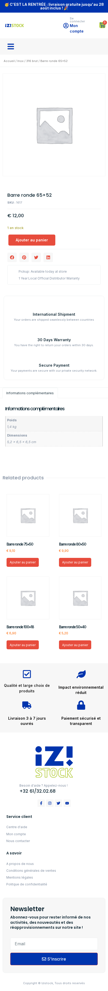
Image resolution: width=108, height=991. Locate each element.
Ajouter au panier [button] (23, 562)
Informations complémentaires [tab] (30, 393)
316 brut (32, 61)
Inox (20, 61)
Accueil (9, 61)
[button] (10, 46)
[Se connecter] (66, 25)
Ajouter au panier (32, 240)
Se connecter (77, 20)
